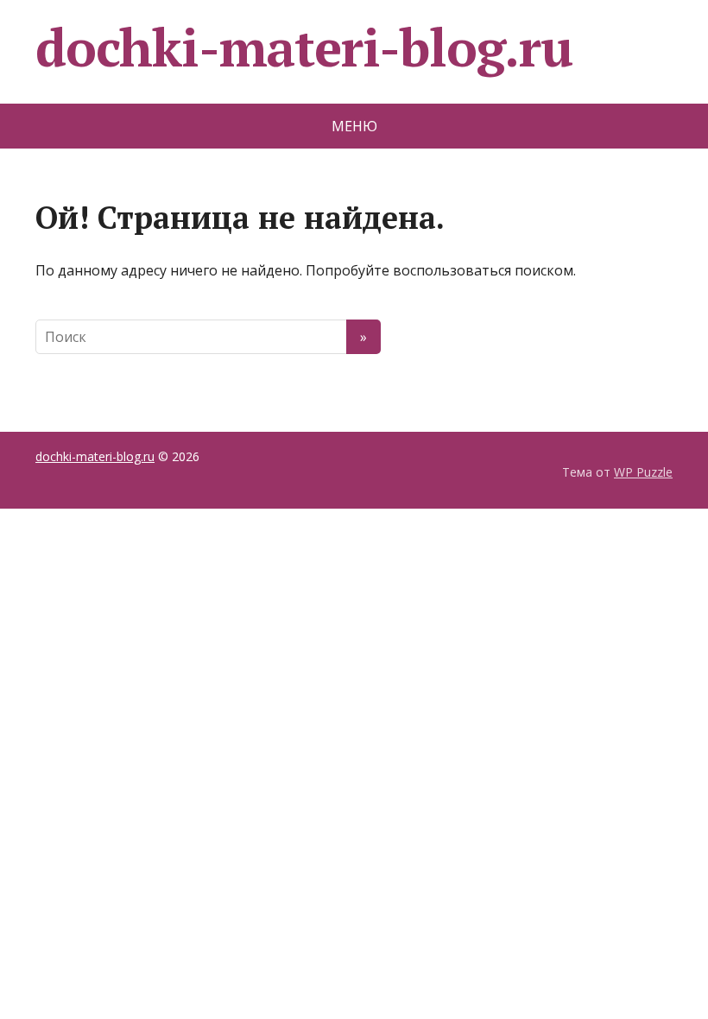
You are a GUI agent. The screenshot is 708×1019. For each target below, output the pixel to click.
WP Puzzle (643, 472)
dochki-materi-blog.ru (303, 47)
